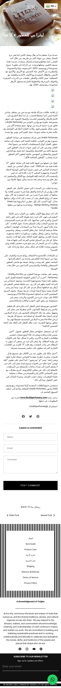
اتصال (30, 538)
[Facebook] (20, 649)
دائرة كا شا (30, 555)
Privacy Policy (30, 583)
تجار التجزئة (31, 561)
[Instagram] (27, 649)
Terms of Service (30, 577)
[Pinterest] (41, 649)
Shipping (30, 566)
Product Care (30, 549)
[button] (52, 679)
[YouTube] (34, 649)
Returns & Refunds (30, 572)
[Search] (13, 10)
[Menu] (5, 10)
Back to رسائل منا (30, 507)
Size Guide (31, 544)
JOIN (30, 677)
